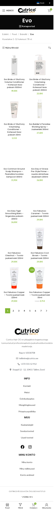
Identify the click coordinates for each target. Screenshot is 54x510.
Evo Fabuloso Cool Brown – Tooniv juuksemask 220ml (40, 255)
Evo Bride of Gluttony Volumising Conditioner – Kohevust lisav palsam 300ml (40, 84)
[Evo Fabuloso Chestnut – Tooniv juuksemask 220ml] (14, 238)
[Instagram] (30, 447)
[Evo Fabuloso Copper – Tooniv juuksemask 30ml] (40, 278)
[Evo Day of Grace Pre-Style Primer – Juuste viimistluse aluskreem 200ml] (40, 154)
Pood (14, 34)
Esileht (5, 34)
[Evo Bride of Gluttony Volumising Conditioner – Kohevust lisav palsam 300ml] (40, 65)
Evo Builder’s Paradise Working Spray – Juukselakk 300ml (39, 127)
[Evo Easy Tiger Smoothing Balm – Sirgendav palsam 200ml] (14, 196)
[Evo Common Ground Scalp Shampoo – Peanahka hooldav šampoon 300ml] (14, 154)
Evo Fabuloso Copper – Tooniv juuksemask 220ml (14, 295)
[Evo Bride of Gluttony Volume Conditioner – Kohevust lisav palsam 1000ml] (14, 65)
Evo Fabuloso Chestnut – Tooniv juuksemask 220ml (14, 255)
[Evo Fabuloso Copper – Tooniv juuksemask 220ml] (14, 278)
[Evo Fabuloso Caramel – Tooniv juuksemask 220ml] (40, 196)
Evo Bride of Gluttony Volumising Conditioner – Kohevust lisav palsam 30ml (14, 129)
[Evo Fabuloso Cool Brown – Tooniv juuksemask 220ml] (40, 238)
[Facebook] (22, 447)
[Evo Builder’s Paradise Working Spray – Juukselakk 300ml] (40, 110)
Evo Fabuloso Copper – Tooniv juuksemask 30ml (39, 295)
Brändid (23, 34)
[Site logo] (27, 10)
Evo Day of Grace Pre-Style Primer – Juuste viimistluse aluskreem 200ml (40, 173)
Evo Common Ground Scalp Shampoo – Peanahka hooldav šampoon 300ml (14, 173)
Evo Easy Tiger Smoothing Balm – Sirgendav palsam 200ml (14, 215)
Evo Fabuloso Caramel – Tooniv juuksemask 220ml (40, 213)
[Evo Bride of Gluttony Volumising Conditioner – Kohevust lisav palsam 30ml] (14, 110)
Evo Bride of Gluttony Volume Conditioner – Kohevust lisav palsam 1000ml (14, 83)
